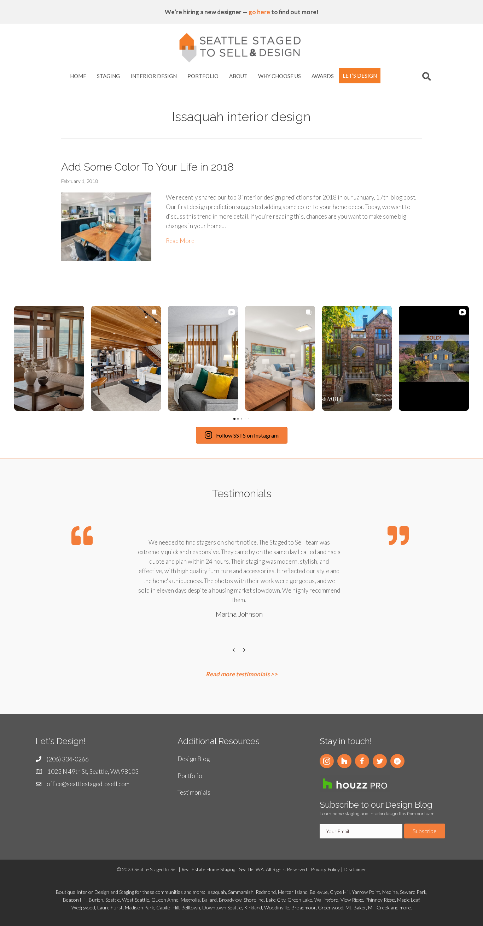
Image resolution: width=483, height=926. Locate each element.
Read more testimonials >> (242, 675)
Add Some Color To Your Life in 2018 (147, 167)
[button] (14, 358)
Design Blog (194, 760)
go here (259, 12)
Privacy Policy (325, 871)
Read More (180, 240)
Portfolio (190, 776)
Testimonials (194, 793)
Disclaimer (355, 871)
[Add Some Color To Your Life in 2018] (106, 226)
